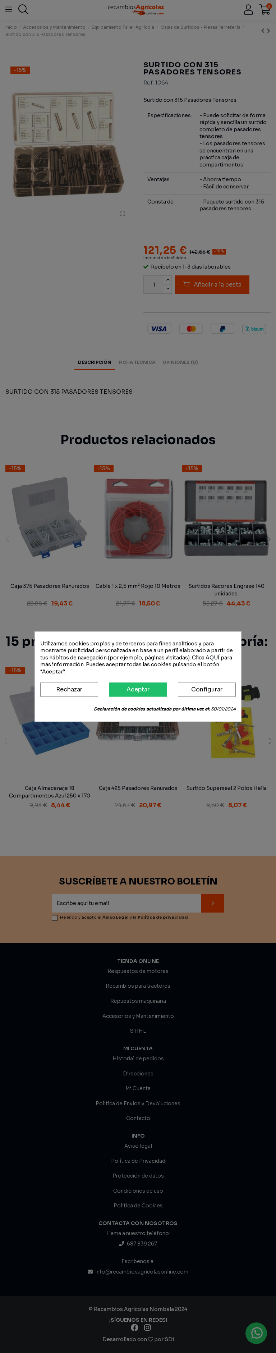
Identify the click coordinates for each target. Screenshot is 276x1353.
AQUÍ (213, 657)
